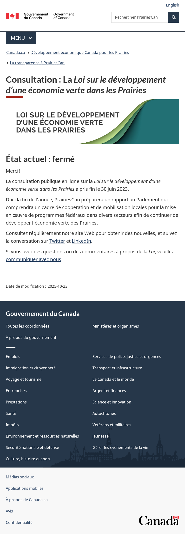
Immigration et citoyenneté (31, 368)
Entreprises (16, 390)
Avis (9, 511)
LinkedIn (81, 241)
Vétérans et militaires (111, 424)
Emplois (13, 356)
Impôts (12, 424)
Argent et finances (109, 390)
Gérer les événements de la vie (120, 447)
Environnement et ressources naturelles (42, 436)
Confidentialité (19, 522)
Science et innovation (111, 402)
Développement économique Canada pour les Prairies (80, 52)
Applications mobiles (25, 488)
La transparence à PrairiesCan (37, 63)
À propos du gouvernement (31, 337)
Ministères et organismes (115, 326)
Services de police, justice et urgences (126, 356)
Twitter (57, 241)
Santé (11, 413)
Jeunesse (100, 436)
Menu (23, 38)
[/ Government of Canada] (40, 15)
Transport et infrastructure (117, 368)
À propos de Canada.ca (27, 499)
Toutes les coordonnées (27, 326)
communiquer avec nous (33, 259)
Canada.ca (15, 52)
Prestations (16, 402)
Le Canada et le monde (113, 379)
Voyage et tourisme (23, 379)
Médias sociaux (20, 477)
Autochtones (104, 413)
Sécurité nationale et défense (32, 447)
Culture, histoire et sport (28, 458)
